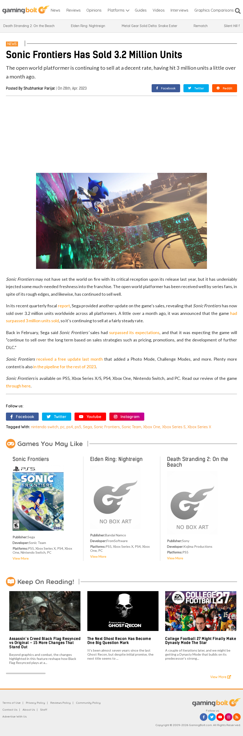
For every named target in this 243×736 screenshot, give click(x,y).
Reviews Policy (60, 702)
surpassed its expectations (134, 332)
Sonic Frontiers (107, 426)
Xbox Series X (199, 426)
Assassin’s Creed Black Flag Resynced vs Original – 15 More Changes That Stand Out (44, 642)
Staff (43, 709)
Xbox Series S (174, 426)
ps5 (78, 426)
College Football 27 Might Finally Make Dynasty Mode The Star (200, 640)
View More (21, 558)
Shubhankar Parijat (39, 88)
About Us (29, 709)
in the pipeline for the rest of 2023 (64, 366)
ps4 (69, 426)
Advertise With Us (14, 716)
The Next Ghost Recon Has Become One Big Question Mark (119, 640)
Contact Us (9, 709)
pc (62, 426)
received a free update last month (69, 359)
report (64, 305)
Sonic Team (131, 426)
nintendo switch (44, 426)
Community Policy (88, 702)
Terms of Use (11, 702)
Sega (87, 426)
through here (18, 385)
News (12, 44)
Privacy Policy (35, 702)
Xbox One (151, 426)
